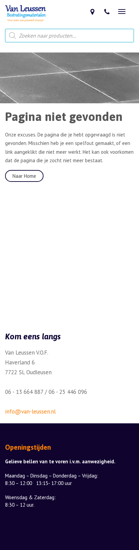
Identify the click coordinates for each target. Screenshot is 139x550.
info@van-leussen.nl (30, 411)
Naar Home (24, 176)
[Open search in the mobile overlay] (69, 35)
